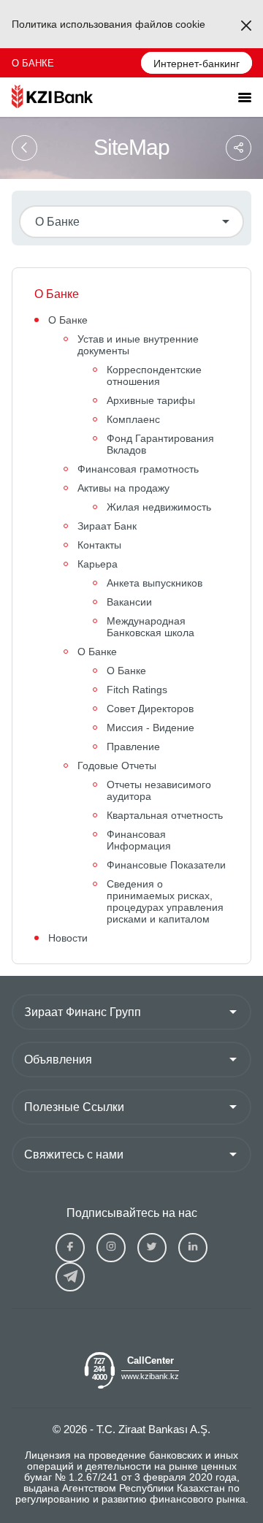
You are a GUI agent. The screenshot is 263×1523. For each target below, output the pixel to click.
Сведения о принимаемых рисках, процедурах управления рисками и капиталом (165, 901)
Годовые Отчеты (116, 765)
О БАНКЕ (33, 63)
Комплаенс (133, 419)
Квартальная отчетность (165, 815)
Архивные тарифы (151, 400)
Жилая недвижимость (159, 507)
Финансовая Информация (139, 840)
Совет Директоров (150, 708)
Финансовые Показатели (166, 865)
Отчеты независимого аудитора (159, 790)
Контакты (99, 545)
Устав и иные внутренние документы (138, 344)
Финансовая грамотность (138, 469)
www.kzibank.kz (150, 1376)
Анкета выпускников (154, 583)
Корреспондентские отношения (154, 375)
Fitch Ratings (137, 689)
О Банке (68, 320)
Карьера (97, 564)
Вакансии (129, 602)
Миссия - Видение (150, 727)
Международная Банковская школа (150, 626)
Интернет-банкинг (196, 63)
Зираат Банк (107, 526)
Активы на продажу (123, 488)
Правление (133, 746)
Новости (68, 938)
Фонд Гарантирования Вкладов (160, 444)
